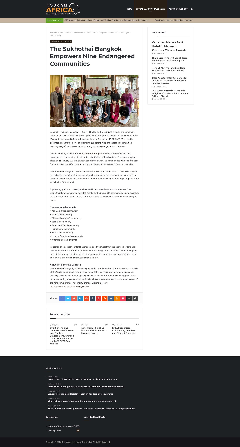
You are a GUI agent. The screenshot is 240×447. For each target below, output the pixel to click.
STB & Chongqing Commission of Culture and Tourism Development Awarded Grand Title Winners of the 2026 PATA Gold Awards (121, 20)
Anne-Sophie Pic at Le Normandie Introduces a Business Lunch (93, 330)
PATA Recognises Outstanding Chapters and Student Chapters (123, 330)
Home (129, 9)
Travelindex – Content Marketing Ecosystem (174, 20)
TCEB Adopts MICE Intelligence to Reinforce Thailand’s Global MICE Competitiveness (169, 81)
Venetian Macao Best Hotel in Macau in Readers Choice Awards (169, 46)
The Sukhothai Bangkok (90, 153)
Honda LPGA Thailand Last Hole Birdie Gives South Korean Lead (168, 69)
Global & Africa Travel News (150, 9)
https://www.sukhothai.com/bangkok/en (69, 286)
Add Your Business (178, 9)
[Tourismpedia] (63, 9)
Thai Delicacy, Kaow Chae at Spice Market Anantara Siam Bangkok (169, 59)
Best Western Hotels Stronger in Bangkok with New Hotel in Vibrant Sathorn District (170, 93)
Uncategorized (54, 430)
